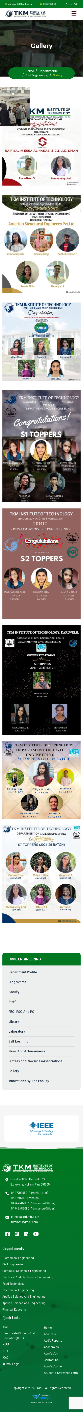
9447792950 (19, 1192)
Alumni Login (11, 1364)
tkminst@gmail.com (24, 1222)
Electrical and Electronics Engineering (27, 1277)
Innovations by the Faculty (28, 1081)
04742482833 (20, 1203)
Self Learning (18, 1041)
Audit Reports (53, 1340)
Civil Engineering (36, 75)
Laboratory (16, 1031)
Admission (51, 1353)
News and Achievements (26, 1051)
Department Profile (22, 972)
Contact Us (51, 1360)
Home (30, 71)
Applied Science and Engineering (24, 1296)
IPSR (50, 1402)
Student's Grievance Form (61, 1372)
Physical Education (15, 1309)
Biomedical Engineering (18, 1258)
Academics (51, 1347)
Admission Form (54, 1366)
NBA (5, 1351)
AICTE (6, 1327)
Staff (12, 1002)
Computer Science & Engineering (24, 1270)
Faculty (13, 992)
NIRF (5, 1344)
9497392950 (50, 4)
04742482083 (20, 1208)
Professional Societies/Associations (35, 1061)
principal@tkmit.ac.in (20, 4)
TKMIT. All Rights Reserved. (53, 1388)
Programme (17, 982)
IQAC (5, 1357)
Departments (48, 71)
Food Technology (13, 1283)
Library (13, 1022)
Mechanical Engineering (18, 1290)
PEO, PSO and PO (21, 1012)
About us (50, 1334)
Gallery (13, 1071)
